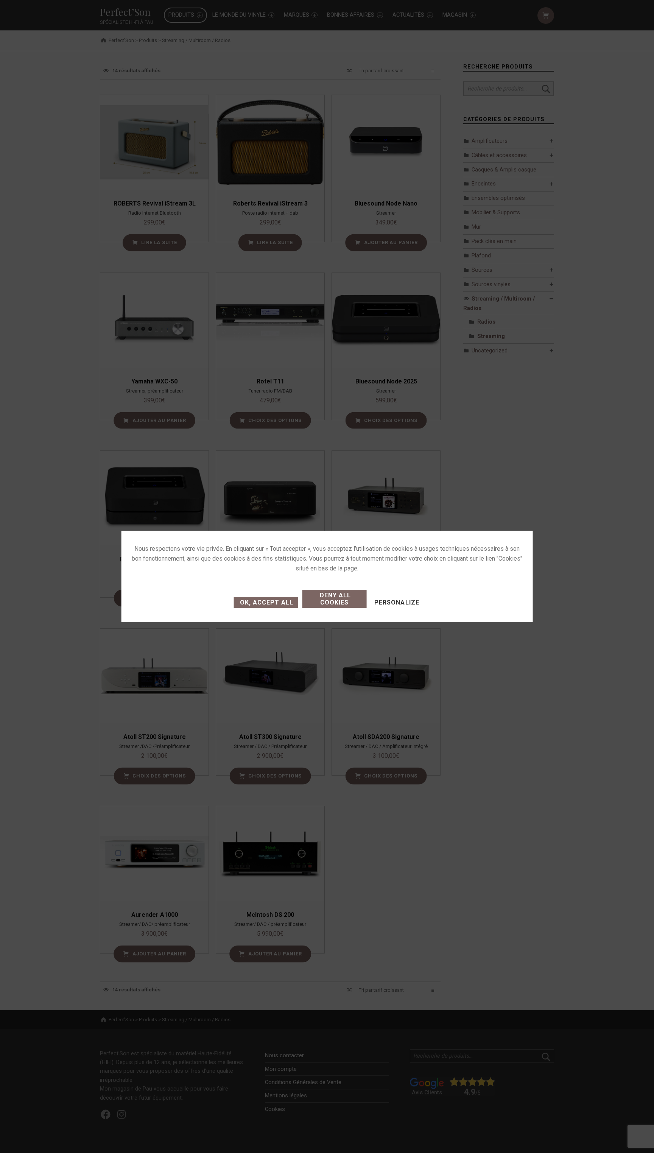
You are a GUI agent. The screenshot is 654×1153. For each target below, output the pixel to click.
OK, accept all (265, 602)
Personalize (396, 602)
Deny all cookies (334, 599)
